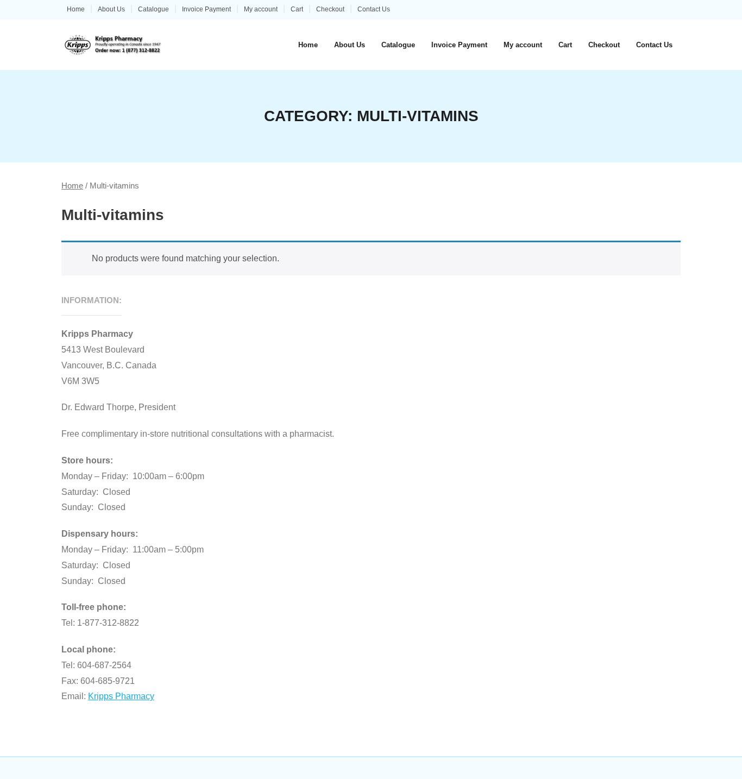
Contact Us (373, 9)
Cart (297, 9)
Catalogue (153, 9)
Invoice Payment (206, 9)
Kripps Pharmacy (121, 696)
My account (261, 9)
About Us (111, 9)
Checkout (330, 9)
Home (76, 9)
